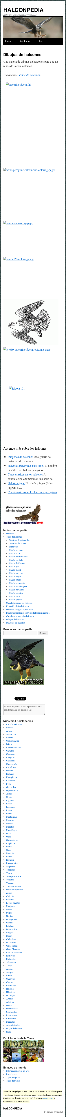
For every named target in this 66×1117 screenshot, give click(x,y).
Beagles (9, 932)
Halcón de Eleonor (17, 563)
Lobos (9, 813)
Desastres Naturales (14, 889)
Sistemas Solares (13, 886)
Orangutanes (11, 919)
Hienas (9, 1005)
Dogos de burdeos (14, 1028)
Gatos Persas (12, 945)
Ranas (9, 1031)
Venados (10, 879)
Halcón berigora (16, 549)
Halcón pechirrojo (17, 582)
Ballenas (10, 737)
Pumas (9, 856)
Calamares (10, 753)
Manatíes (10, 826)
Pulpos (9, 912)
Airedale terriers (13, 1025)
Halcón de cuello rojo (18, 556)
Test (41, 41)
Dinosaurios (11, 929)
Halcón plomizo (16, 592)
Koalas (9, 796)
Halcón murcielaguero (18, 586)
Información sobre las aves (18, 1070)
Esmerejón (13, 546)
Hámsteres (10, 991)
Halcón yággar (15, 599)
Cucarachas (11, 1018)
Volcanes (10, 882)
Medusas (10, 820)
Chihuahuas (11, 939)
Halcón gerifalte (16, 559)
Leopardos (10, 806)
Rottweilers (11, 958)
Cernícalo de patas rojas (19, 539)
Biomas (9, 727)
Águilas (9, 968)
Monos (9, 909)
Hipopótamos (12, 790)
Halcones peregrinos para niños (20, 609)
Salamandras (11, 1011)
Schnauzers (11, 962)
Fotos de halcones (29, 75)
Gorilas (9, 922)
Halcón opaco (15, 579)
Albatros (10, 1001)
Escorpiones (11, 777)
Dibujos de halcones (15, 619)
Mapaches (10, 1021)
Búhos (9, 744)
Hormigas (10, 995)
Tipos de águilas (13, 1077)
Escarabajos (11, 985)
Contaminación (12, 740)
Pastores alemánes (14, 952)
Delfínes (10, 770)
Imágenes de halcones (15, 622)
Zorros (9, 892)
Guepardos (11, 786)
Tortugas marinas (13, 876)
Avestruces (11, 734)
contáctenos (48, 1098)
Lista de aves (11, 1074)
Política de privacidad (53, 1111)
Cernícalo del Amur (17, 543)
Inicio (8, 41)
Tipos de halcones (14, 536)
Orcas (8, 833)
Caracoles (10, 760)
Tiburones (10, 869)
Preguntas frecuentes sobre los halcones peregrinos (28, 612)
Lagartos (10, 800)
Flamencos (11, 780)
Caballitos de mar (13, 747)
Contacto (25, 41)
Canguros (10, 757)
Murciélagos (11, 829)
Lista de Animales (14, 724)
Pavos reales (11, 1015)
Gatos (8, 849)
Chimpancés (11, 763)
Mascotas (10, 853)
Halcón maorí (15, 569)
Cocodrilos (11, 767)
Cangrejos (10, 978)
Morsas (9, 823)
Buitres (9, 975)
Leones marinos (13, 902)
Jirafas (9, 793)
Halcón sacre (14, 596)
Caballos (10, 750)
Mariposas (10, 906)
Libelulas (10, 925)
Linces (9, 810)
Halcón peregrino (16, 589)
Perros (9, 846)
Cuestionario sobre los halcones (20, 616)
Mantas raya (11, 816)
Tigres (9, 872)
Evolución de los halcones (17, 606)
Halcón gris (14, 566)
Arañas (9, 730)
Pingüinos (10, 843)
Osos (8, 836)
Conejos (9, 982)
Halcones (10, 533)
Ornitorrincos (12, 1008)
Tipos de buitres (13, 1080)
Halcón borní (14, 553)
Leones (9, 803)
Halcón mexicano (16, 573)
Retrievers (10, 955)
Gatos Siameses (13, 948)
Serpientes (10, 866)
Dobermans (11, 942)
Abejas (9, 965)
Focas (8, 783)
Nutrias (9, 915)
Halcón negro (15, 576)
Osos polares (12, 839)
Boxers (9, 935)
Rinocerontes (12, 863)
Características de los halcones (19, 602)
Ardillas (9, 998)
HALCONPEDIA (23, 10)
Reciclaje (10, 859)
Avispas (9, 972)
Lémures (10, 899)
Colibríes (10, 896)
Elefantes (10, 773)
